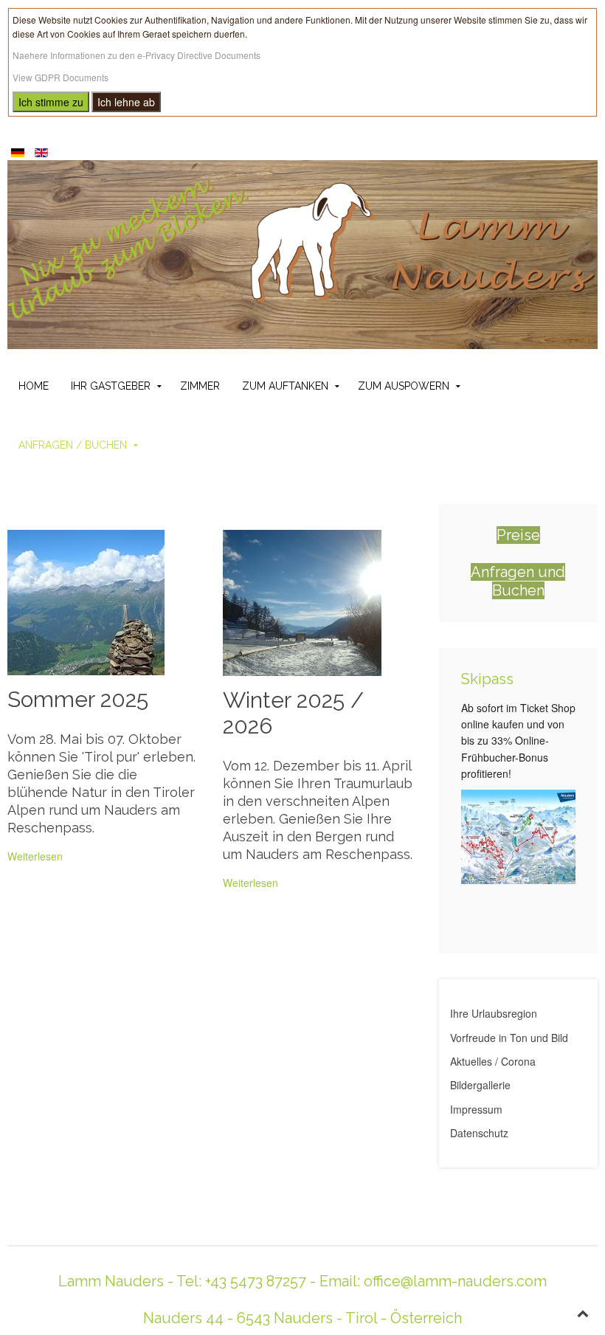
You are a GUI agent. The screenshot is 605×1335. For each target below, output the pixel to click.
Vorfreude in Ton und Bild (509, 1037)
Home (33, 386)
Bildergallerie (480, 1084)
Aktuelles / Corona (493, 1061)
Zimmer (200, 386)
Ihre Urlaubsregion (493, 1013)
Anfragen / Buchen (72, 445)
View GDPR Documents (60, 77)
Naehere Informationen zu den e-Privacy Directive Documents (136, 55)
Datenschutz (479, 1132)
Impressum (476, 1109)
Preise (518, 535)
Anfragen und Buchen (518, 581)
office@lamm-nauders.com (455, 1281)
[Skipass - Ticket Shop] (518, 834)
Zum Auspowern (403, 386)
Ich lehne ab (126, 101)
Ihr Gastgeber (111, 386)
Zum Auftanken (285, 386)
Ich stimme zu (50, 101)
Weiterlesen (35, 856)
